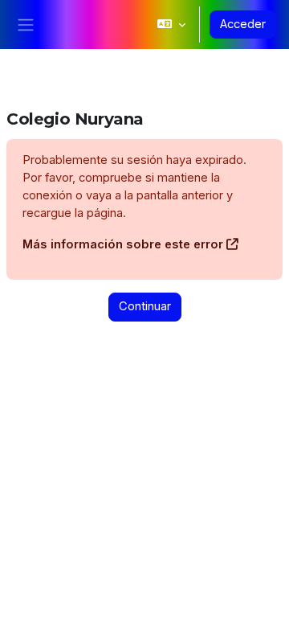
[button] (171, 24)
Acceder (243, 24)
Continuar (145, 306)
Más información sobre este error (122, 244)
